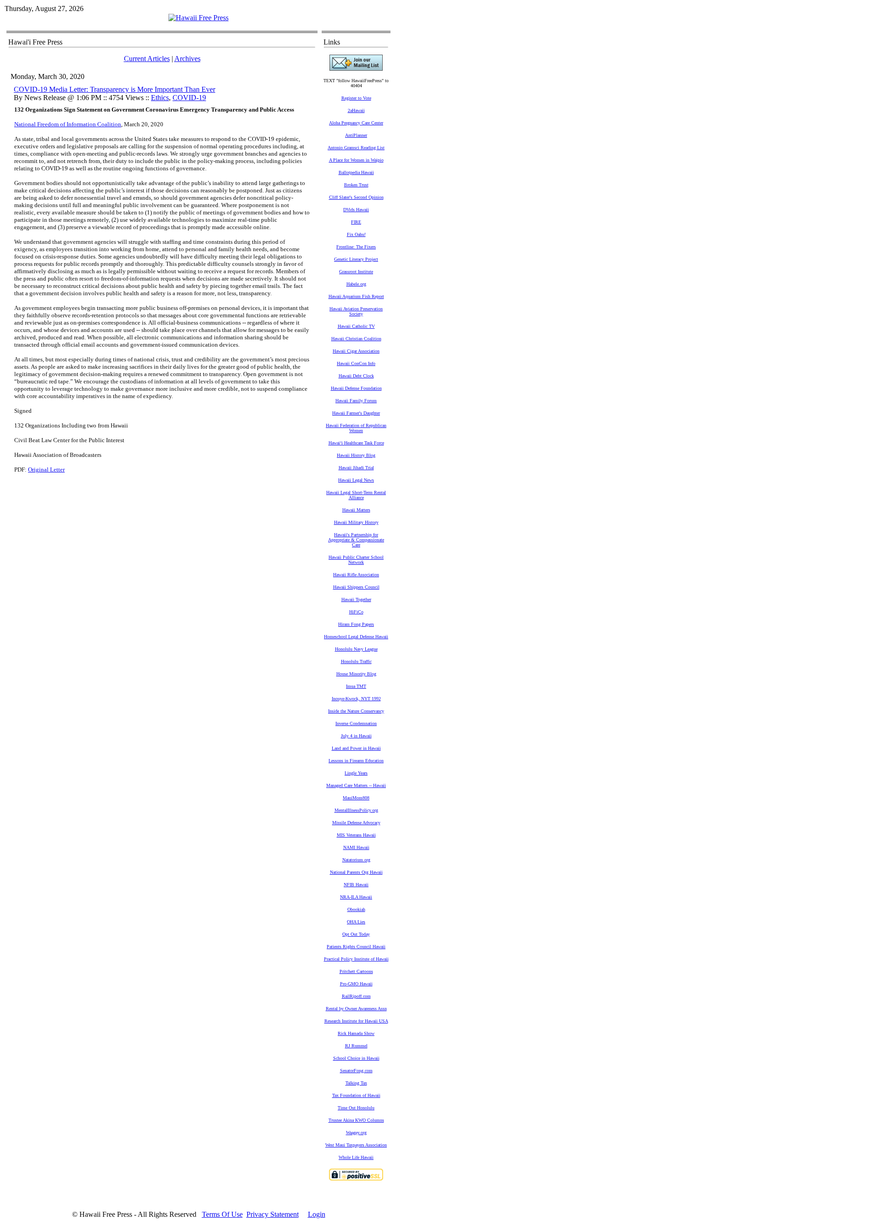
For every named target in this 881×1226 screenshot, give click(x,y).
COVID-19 (189, 97)
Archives (187, 58)
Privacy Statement (272, 1214)
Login (316, 1214)
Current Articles (147, 58)
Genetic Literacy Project (356, 259)
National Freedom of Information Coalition (67, 124)
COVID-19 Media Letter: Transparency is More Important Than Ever (114, 89)
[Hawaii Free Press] (198, 18)
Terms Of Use (222, 1214)
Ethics (160, 97)
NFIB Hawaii (356, 884)
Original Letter (46, 469)
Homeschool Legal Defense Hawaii (356, 636)
